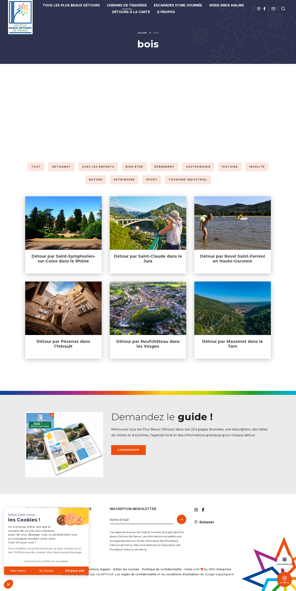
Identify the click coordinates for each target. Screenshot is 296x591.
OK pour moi (74, 571)
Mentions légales (97, 569)
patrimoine (124, 179)
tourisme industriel (188, 179)
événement (164, 166)
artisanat (61, 166)
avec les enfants (98, 166)
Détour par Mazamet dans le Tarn (232, 344)
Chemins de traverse (127, 5)
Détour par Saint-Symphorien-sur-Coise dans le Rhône (63, 258)
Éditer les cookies (126, 569)
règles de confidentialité (138, 574)
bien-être (134, 166)
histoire (230, 166)
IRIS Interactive (220, 569)
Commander (128, 449)
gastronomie (198, 166)
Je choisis (46, 571)
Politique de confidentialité (161, 569)
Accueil (142, 32)
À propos (166, 12)
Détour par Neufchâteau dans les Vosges (148, 344)
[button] (8, 584)
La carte (284, 583)
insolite (257, 166)
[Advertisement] (148, 112)
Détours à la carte (131, 12)
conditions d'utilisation (182, 574)
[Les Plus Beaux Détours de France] (20, 17)
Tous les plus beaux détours (71, 5)
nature (95, 179)
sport (151, 179)
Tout (36, 166)
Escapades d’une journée (178, 5)
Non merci (18, 571)
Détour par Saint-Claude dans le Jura (148, 258)
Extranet (207, 522)
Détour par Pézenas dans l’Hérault (63, 344)
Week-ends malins (226, 5)
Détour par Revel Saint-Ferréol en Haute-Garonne (232, 258)
